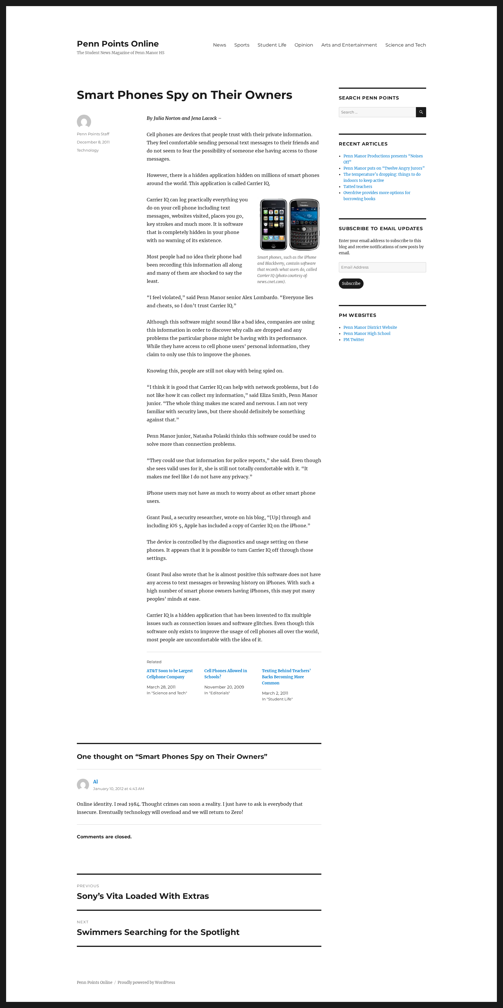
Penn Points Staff (93, 134)
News (219, 45)
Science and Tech (405, 45)
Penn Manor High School (366, 333)
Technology (88, 150)
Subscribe (351, 283)
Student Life (272, 45)
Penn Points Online (118, 44)
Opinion (304, 45)
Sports (241, 45)
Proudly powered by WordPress (146, 982)
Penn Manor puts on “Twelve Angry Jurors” (384, 168)
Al (95, 782)
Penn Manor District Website (370, 327)
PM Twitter (353, 339)
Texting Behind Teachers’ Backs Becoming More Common (286, 677)
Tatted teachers (357, 186)
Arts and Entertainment (349, 45)
